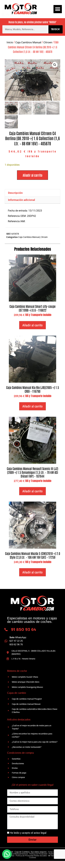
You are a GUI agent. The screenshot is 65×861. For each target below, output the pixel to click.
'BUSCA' (55, 29)
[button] (57, 9)
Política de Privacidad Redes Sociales (31, 856)
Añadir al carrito (32, 175)
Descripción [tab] (15, 192)
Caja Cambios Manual (28, 42)
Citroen (47, 42)
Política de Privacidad (38, 854)
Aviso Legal (53, 852)
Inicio (10, 42)
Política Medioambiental (18, 854)
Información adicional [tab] (21, 199)
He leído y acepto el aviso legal (28, 832)
